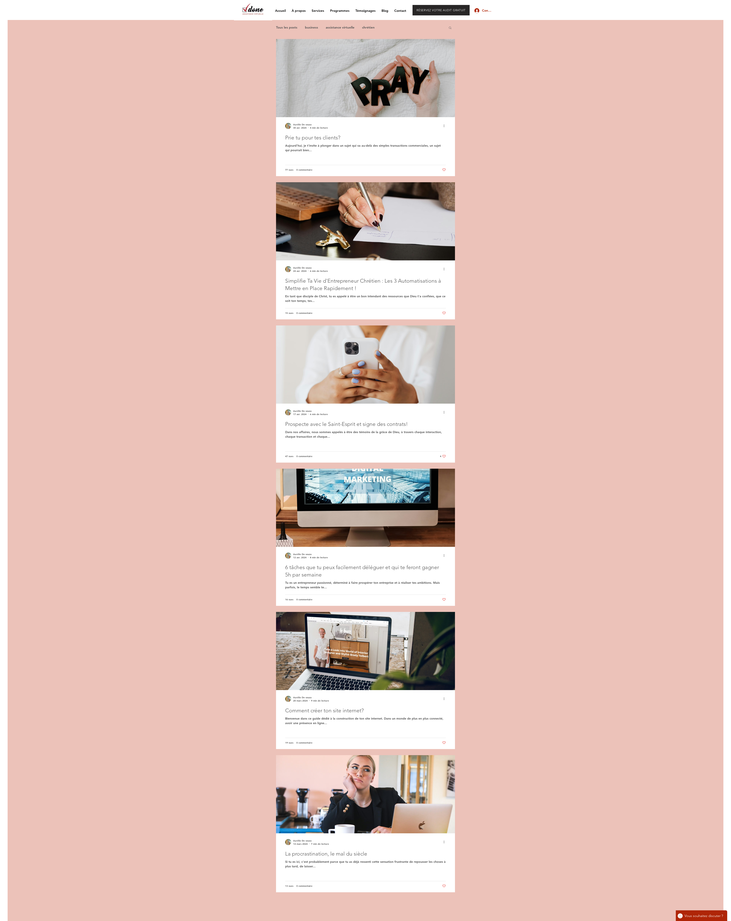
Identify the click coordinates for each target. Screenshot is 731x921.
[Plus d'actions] (445, 126)
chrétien (368, 27)
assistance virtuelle (340, 27)
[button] (450, 28)
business (311, 27)
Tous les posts (286, 27)
